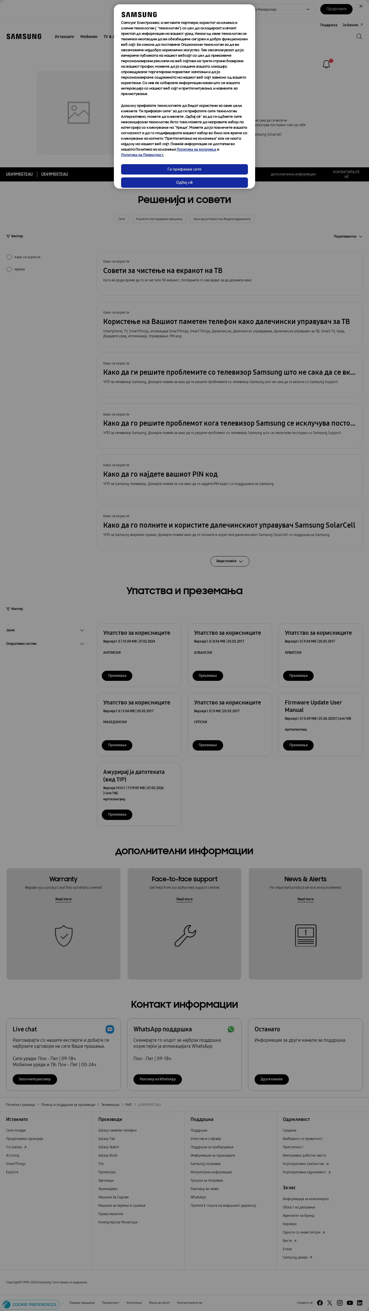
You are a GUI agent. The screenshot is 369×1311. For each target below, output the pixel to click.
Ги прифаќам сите (184, 169)
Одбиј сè (184, 183)
